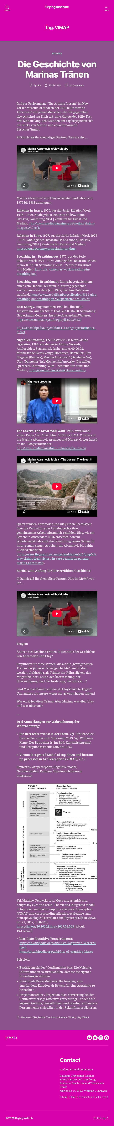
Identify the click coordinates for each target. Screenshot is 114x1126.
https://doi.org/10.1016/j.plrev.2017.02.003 (45, 926)
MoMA (41, 1017)
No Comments (76, 85)
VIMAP (85, 1017)
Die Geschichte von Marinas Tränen (57, 69)
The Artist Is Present (56, 1017)
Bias (35, 1017)
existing (57, 53)
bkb (39, 85)
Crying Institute (57, 7)
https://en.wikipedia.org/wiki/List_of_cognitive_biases (56, 952)
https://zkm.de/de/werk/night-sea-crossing (57, 370)
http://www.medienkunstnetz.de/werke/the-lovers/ (51, 448)
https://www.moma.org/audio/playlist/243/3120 (49, 320)
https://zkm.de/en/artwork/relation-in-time (46, 249)
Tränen (71, 1017)
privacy (11, 1037)
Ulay (79, 1017)
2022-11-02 (55, 85)
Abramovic (26, 1017)
